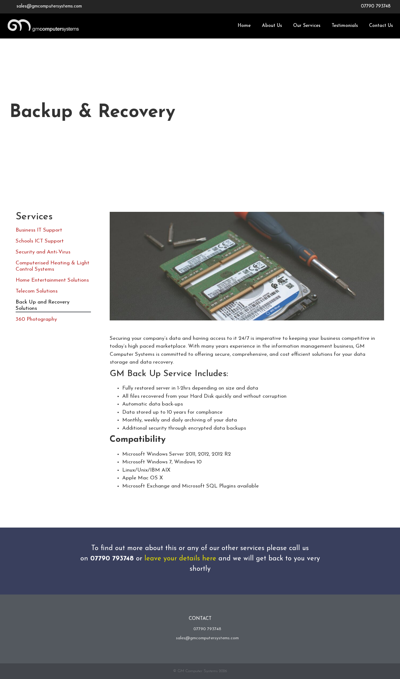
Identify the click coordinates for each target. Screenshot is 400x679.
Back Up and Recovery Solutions (42, 305)
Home (244, 25)
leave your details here (180, 558)
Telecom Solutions (37, 291)
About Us (272, 25)
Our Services (306, 25)
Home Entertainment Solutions (52, 280)
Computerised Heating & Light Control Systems (52, 266)
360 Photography (36, 319)
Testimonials (345, 25)
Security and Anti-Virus (43, 252)
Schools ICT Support (40, 241)
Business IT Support (39, 230)
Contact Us (381, 25)
